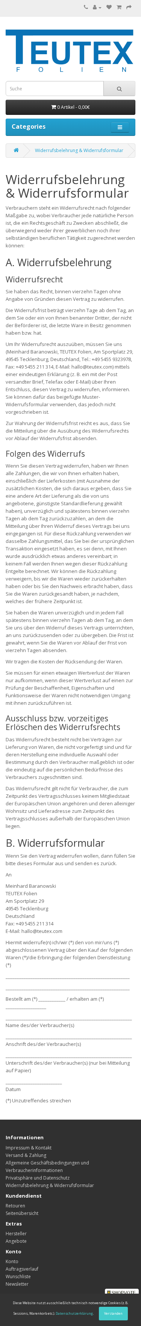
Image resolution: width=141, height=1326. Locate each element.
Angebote (16, 1241)
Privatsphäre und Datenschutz (38, 1178)
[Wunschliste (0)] (109, 7)
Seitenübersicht (22, 1213)
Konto (12, 1261)
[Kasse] (129, 7)
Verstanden (113, 1313)
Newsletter (17, 1284)
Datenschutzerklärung (74, 1313)
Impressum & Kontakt (29, 1148)
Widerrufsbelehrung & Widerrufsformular (79, 150)
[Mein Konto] (97, 7)
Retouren (15, 1206)
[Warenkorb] (119, 7)
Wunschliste (18, 1276)
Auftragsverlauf (22, 1269)
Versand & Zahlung (26, 1155)
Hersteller (16, 1233)
